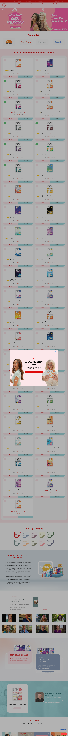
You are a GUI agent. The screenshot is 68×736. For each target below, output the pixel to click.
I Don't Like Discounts (34, 374)
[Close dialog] (56, 351)
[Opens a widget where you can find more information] (64, 734)
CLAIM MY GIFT (34, 372)
